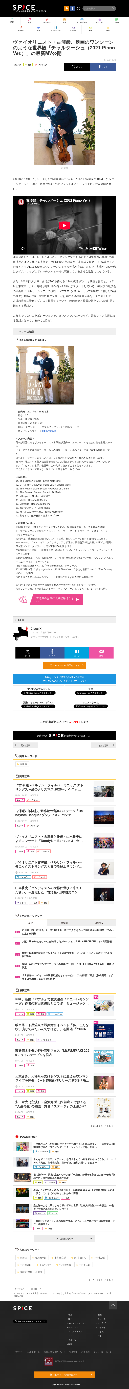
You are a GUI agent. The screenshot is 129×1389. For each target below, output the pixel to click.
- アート (70, 1335)
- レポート (101, 1327)
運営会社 (19, 1351)
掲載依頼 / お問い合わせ (54, 1351)
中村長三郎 (85, 1264)
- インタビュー (103, 1323)
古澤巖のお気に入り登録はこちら (55, 599)
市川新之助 (60, 1257)
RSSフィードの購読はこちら (65, 665)
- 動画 (99, 1314)
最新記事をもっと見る (101, 1125)
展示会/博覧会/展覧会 (31, 1271)
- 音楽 (69, 1314)
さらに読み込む (64, 1238)
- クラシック (72, 1327)
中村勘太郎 (65, 1264)
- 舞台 (69, 1318)
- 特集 (99, 1335)
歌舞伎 (23, 1257)
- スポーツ (71, 1339)
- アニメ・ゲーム (74, 1331)
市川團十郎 (41, 1257)
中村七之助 (99, 1257)
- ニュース (101, 1318)
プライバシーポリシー (104, 1351)
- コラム (100, 1331)
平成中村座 (45, 1264)
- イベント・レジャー (77, 1323)
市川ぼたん (80, 1257)
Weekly (64, 922)
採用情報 (73, 1351)
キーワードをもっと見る (100, 1279)
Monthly (99, 922)
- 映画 (69, 1344)
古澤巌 (23, 764)
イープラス (19, 1288)
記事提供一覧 (34, 1351)
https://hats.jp (48, 430)
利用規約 (85, 1351)
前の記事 (25, 745)
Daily (30, 922)
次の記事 (103, 745)
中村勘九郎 (26, 1264)
